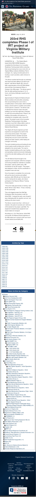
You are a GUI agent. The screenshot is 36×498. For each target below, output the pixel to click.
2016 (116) (5, 264)
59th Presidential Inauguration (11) (14, 439)
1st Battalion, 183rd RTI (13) (14, 312)
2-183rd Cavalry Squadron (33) (16, 354)
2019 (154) (5, 258)
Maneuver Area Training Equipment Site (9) (18, 420)
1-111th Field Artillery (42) (15, 352)
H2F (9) (7, 443)
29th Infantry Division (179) (13, 339)
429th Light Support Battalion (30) (17, 357)
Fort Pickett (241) (9, 418)
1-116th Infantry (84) (13, 348)
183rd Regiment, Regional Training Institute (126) (19, 310)
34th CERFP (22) (10, 301)
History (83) (8, 441)
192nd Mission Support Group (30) (16, 395)
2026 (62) (5, 246)
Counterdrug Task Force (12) (13, 436)
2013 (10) (5, 269)
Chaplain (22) (8, 427)
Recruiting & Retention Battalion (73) (16, 336)
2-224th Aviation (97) (12, 343)
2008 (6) (4, 277)
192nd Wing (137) (11, 363)
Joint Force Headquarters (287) (13, 298)
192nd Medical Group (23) (14, 407)
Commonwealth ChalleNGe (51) (14, 414)
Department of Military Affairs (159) (14, 412)
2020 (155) (5, 257)
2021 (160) (5, 255)
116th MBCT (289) (12, 346)
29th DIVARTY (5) (12, 341)
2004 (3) (4, 284)
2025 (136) (5, 248)
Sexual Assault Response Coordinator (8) (16, 430)
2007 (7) (4, 279)
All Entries (5, 294)
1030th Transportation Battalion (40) (17, 323)
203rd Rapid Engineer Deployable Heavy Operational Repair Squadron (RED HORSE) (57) (20, 404)
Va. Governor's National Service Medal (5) (16, 445)
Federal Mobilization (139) (12, 447)
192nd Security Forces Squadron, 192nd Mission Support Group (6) (18, 401)
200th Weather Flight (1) (14, 380)
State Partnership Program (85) (14, 303)
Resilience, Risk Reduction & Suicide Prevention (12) (19, 432)
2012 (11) (5, 271)
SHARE (15, 231)
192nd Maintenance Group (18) (15, 382)
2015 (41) (5, 265)
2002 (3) (4, 286)
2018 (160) (5, 260)
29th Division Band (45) (13, 359)
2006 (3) (4, 281)
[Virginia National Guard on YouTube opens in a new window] (22, 478)
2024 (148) (5, 250)
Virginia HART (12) (13, 345)
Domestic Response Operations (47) (15, 448)
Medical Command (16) (12, 337)
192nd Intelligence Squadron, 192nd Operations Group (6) (17, 371)
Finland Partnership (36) (13, 307)
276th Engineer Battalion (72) (15, 325)
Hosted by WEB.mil (17, 486)
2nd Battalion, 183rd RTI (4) (14, 314)
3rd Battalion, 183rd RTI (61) (15, 316)
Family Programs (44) (11, 423)
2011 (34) (5, 272)
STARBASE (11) (10, 416)
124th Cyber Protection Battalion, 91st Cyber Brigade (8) (18, 333)
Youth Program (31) (11, 425)
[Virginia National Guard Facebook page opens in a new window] (9, 478)
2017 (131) (5, 262)
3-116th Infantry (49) (13, 350)
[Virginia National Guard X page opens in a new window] (18, 478)
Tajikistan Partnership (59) (14, 305)
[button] (8, 3)
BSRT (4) (8, 429)
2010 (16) (5, 274)
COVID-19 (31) (9, 438)
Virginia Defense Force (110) (13, 411)
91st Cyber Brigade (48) (12, 327)
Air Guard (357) (9, 361)
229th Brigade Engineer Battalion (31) (18, 355)
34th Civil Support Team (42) (14, 300)
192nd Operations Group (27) (15, 364)
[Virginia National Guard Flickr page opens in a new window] (26, 478)
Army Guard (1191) (10, 309)
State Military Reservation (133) (13, 421)
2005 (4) (4, 283)
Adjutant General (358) (11, 296)
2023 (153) (5, 251)
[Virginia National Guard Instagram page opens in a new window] (13, 478)
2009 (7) (4, 276)
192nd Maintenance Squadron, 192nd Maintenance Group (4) (17, 388)
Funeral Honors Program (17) (13, 434)
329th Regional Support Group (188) (16, 318)
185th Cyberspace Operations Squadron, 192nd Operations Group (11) (18, 374)
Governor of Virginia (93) (11, 409)
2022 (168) (5, 253)
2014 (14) (5, 267)
